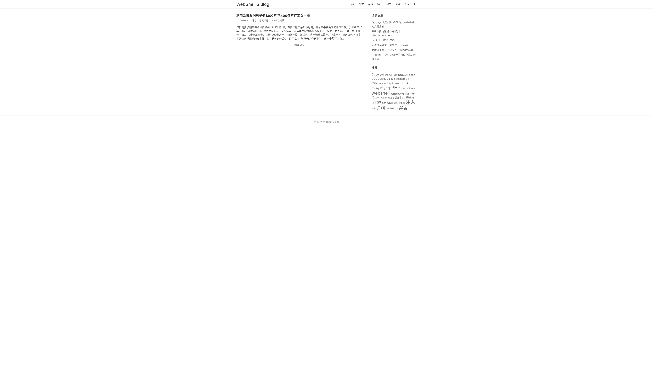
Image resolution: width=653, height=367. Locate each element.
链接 (379, 4)
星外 (396, 103)
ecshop (400, 78)
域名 (403, 98)
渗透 (374, 108)
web (413, 88)
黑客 (403, 107)
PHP (395, 87)
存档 (370, 4)
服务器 (402, 103)
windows (397, 93)
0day (375, 74)
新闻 (254, 20)
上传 (377, 97)
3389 (382, 75)
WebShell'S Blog (252, 4)
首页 (352, 4)
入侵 (383, 98)
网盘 (398, 4)
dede (412, 74)
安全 (409, 97)
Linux (404, 83)
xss (407, 94)
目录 (387, 109)
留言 (388, 4)
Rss (407, 4)
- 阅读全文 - (299, 45)
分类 (361, 4)
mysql (385, 88)
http (389, 83)
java (397, 83)
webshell (381, 93)
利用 (387, 98)
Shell (403, 88)
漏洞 (380, 107)
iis (393, 83)
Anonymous (394, 75)
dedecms (379, 78)
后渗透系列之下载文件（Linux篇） (391, 45)
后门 (398, 97)
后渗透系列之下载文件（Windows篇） (394, 49)
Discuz (391, 78)
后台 (392, 98)
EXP (407, 79)
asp (406, 75)
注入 (410, 102)
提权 (378, 103)
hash (384, 83)
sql (408, 88)
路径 (396, 109)
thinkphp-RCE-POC (383, 40)
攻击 (384, 103)
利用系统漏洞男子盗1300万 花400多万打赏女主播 (273, 16)
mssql (376, 88)
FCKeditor (377, 83)
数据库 (390, 103)
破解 (392, 108)
